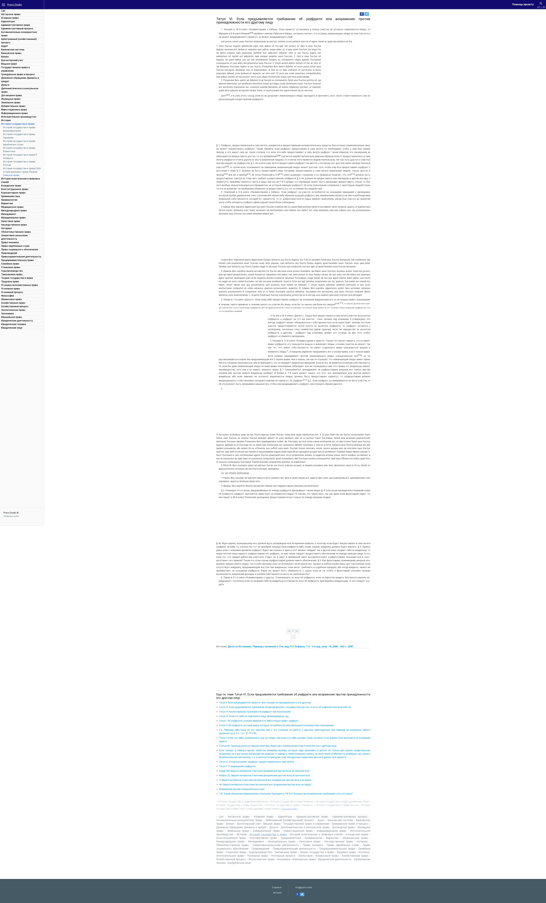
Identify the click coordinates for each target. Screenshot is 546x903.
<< (538, 7)
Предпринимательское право (17, 260)
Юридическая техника (13, 324)
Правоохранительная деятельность (21, 256)
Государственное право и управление (306, 823)
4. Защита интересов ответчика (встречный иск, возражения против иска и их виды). (265, 780)
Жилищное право (10, 99)
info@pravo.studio (11, 516)
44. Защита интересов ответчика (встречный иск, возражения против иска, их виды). (265, 784)
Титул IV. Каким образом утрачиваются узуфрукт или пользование (255, 711)
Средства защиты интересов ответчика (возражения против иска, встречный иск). (264, 771)
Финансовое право (11, 299)
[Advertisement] (22, 373)
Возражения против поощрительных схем (241, 789)
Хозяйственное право (13, 303)
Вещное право (9, 63)
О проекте (277, 887)
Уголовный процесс (12, 292)
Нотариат (6, 228)
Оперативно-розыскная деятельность (276, 845)
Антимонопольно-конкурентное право (239, 820)
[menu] (3, 4)
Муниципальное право (13, 217)
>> (544, 7)
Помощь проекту (523, 4)
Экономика (7, 313)
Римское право (11, 175)
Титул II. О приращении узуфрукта (237, 766)
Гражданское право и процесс (18, 74)
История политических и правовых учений (316, 834)
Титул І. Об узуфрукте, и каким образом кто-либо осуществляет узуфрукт (259, 720)
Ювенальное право (11, 317)
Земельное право (10, 102)
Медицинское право (12, 207)
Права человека (10, 242)
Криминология (9, 200)
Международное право (14, 210)
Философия (7, 295)
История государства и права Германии (291, 801)
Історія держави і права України (20, 171)
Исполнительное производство (18, 116)
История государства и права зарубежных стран (342, 801)
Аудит (4, 46)
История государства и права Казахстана (239, 805)
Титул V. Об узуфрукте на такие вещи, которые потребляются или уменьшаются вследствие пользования (276, 725)
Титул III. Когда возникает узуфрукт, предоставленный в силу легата (256, 761)
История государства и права (17, 124)
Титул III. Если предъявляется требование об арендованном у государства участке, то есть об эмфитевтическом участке (285, 707)
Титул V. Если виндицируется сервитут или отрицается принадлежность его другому (265, 702)
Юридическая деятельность (17, 320)
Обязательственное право (16, 232)
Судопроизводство (12, 271)
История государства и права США (22, 168)
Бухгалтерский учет (12, 60)
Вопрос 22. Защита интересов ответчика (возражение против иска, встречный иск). (264, 775)
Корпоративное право (13, 192)
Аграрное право (10, 18)
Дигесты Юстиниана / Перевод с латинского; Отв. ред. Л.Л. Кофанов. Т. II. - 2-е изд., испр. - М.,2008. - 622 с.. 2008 (290, 646)
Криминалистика (10, 196)
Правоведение (9, 253)
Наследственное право (14, 224)
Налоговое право (10, 221)
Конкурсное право (11, 185)
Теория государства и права (17, 278)
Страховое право (10, 267)
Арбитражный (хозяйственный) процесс (289, 820)
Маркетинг (7, 203)
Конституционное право (14, 189)
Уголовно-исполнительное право (19, 285)
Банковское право (11, 53)
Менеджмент (8, 214)
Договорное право (11, 95)
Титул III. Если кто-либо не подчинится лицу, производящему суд (253, 716)
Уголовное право (10, 288)
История (6, 120)
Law (3, 10)
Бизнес (5, 56)
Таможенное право (12, 274)
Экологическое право (13, 310)
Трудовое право (10, 281)
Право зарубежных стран (15, 246)
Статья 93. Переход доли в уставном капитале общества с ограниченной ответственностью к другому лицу (278, 745)
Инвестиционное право (14, 109)
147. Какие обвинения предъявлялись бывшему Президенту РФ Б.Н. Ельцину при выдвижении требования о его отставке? (286, 793)
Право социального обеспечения (19, 249)
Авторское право (10, 14)
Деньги (5, 85)
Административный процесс (17, 28)
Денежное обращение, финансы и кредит (241, 827)
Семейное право (10, 263)
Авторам (277, 892)
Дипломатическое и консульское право (305, 827)
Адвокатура (8, 21)
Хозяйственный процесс (14, 306)
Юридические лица (11, 327)
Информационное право (14, 113)
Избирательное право (13, 106)
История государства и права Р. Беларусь (289, 805)
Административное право (15, 25)
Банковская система (12, 49)
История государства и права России (337, 805)
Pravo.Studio (14, 4)
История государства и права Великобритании (243, 801)
